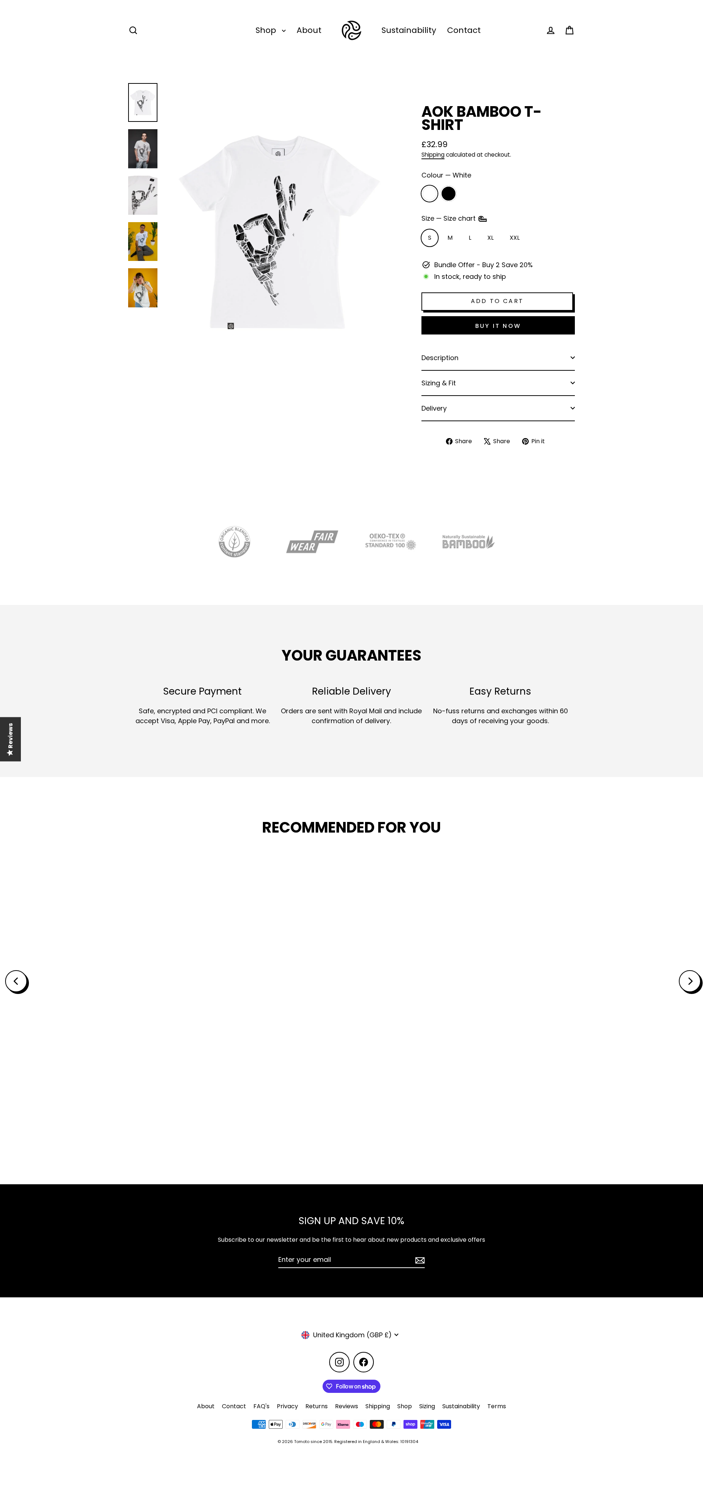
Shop (267, 30)
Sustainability (409, 30)
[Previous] (16, 981)
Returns (316, 1406)
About (309, 30)
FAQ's (261, 1406)
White (429, 194)
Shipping (433, 154)
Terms (496, 1406)
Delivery (434, 408)
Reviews (346, 1406)
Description (439, 357)
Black (448, 194)
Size (449, 218)
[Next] (690, 981)
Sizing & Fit (438, 383)
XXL (515, 237)
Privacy (287, 1406)
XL (490, 237)
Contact (464, 30)
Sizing (427, 1406)
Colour (446, 175)
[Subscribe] (419, 1260)
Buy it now (498, 326)
